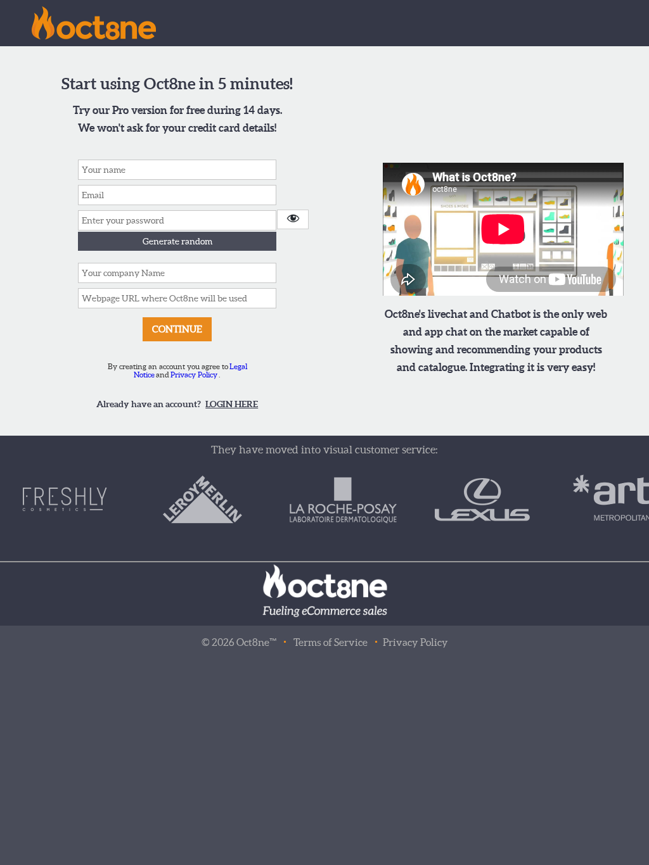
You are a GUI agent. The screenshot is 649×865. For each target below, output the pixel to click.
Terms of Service (330, 642)
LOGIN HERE (231, 404)
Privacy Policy (193, 374)
